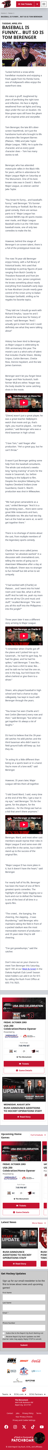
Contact (10, 1413)
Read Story (25, 1116)
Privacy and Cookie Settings (24, 1420)
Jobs (17, 1413)
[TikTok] (32, 1426)
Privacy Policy (27, 1413)
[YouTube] (41, 1426)
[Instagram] (15, 1426)
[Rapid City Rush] (6, 4)
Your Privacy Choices (24, 1417)
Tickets (25, 1063)
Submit (24, 1345)
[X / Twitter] (24, 1426)
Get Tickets (26, 4)
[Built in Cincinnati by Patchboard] (24, 1439)
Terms (38, 1413)
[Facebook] (6, 1426)
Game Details (25, 1070)
